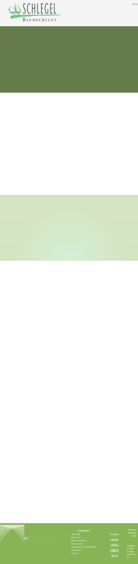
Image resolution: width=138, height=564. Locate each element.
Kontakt (114, 534)
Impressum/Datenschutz (132, 533)
